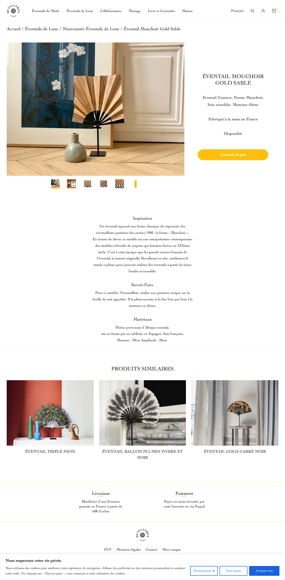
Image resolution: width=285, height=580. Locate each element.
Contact (151, 550)
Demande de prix (233, 155)
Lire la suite (50, 462)
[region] (142, 567)
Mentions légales (128, 550)
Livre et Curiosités (161, 11)
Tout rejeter (233, 571)
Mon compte (171, 550)
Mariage (135, 11)
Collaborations (111, 11)
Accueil (13, 28)
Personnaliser (202, 571)
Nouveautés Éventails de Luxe (91, 28)
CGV (108, 550)
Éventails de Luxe (80, 11)
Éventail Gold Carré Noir (235, 451)
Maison (187, 11)
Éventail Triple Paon (50, 451)
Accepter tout (264, 571)
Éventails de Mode (45, 11)
